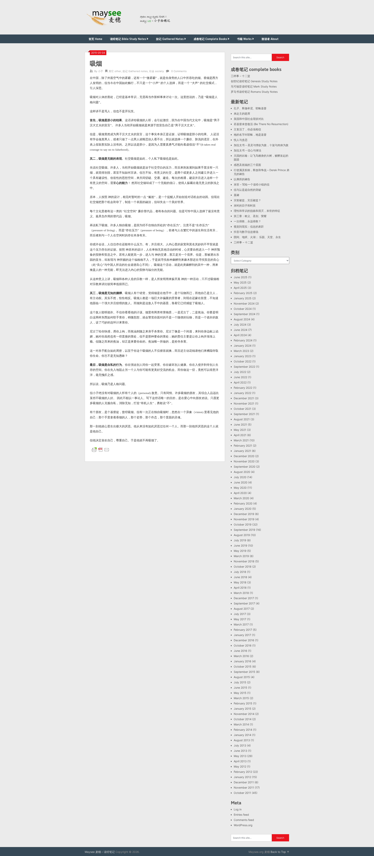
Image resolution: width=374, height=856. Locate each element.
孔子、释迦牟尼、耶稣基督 (250, 108)
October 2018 (242, 566)
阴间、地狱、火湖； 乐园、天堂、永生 (257, 237)
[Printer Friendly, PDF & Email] (100, 449)
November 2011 (244, 787)
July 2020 (240, 477)
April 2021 (240, 435)
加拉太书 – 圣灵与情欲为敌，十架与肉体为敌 (261, 145)
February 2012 (243, 771)
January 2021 (242, 450)
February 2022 (243, 387)
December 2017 (244, 598)
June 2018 (240, 577)
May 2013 (240, 756)
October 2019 (242, 524)
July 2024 (240, 324)
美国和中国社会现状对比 (249, 118)
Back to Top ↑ (280, 851)
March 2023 (241, 350)
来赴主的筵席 (242, 113)
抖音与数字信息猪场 (246, 231)
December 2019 (244, 514)
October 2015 (242, 666)
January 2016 (242, 661)
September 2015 (244, 671)
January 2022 (242, 393)
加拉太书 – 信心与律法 (247, 150)
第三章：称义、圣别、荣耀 (250, 216)
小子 (100, 71)
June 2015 (240, 687)
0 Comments (179, 71)
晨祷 (236, 195)
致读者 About (270, 39)
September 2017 (244, 603)
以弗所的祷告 (242, 179)
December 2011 (244, 782)
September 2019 (244, 529)
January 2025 (242, 298)
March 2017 (241, 624)
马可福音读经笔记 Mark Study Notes (254, 86)
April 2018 (240, 587)
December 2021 (244, 398)
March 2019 (241, 556)
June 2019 (240, 545)
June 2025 (240, 277)
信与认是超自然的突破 (247, 189)
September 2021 (244, 414)
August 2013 (242, 740)
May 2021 (240, 429)
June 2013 (240, 750)
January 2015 (242, 708)
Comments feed (244, 820)
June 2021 (240, 424)
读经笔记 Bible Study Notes (128, 39)
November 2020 (244, 461)
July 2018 (240, 571)
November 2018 (244, 561)
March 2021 (241, 440)
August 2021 (242, 419)
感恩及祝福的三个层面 (247, 164)
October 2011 (242, 792)
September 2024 (244, 314)
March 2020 (241, 498)
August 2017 (242, 608)
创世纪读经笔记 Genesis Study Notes (254, 81)
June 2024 (240, 329)
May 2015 (240, 692)
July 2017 (240, 614)
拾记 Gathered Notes (169, 39)
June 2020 (240, 482)
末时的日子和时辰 (245, 205)
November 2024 (244, 303)
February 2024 (243, 340)
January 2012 (242, 777)
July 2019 (240, 540)
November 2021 (244, 403)
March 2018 (241, 593)
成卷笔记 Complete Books (210, 39)
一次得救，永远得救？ (247, 221)
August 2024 (242, 319)
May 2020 (240, 487)
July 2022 (240, 372)
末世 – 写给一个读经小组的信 (251, 184)
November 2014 (244, 714)
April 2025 (240, 287)
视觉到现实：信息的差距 (249, 226)
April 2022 (240, 382)
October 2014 (242, 719)
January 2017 (242, 635)
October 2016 (242, 645)
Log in (238, 809)
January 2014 (242, 735)
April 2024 (240, 335)
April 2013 (240, 761)
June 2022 (240, 377)
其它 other (115, 71)
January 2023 (242, 356)
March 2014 (241, 724)
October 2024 (243, 308)
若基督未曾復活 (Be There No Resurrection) (261, 124)
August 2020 (242, 471)
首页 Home (95, 39)
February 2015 (243, 703)
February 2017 (243, 629)
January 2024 (242, 345)
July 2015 (240, 682)
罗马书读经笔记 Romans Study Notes (254, 91)
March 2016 (241, 656)
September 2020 (244, 466)
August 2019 (242, 535)
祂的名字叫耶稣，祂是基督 (250, 134)
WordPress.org (243, 825)
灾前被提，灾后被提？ (247, 200)
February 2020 (243, 503)
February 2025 (243, 293)
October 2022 (242, 361)
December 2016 (244, 640)
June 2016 (240, 650)
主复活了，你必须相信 (247, 129)
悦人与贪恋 (240, 139)
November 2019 (244, 519)
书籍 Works (244, 39)
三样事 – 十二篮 (240, 76)
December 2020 (244, 456)
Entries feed (241, 814)
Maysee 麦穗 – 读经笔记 (100, 851)
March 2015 (241, 698)
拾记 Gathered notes (135, 71)
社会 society (156, 71)
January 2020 (242, 508)
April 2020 (240, 493)
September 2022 (244, 366)
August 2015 (242, 677)
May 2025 (240, 282)
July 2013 (240, 745)
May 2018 (240, 582)
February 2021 (243, 445)
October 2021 (242, 408)
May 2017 (240, 619)
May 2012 (240, 766)
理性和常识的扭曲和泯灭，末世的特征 (257, 210)
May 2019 (240, 550)
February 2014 (243, 729)
